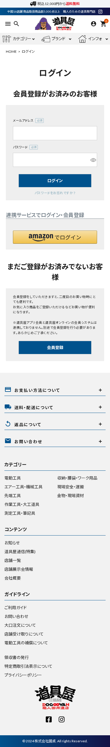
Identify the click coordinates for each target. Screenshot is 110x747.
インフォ (95, 38)
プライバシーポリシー (23, 675)
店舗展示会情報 (18, 569)
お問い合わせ (16, 616)
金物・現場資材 (70, 495)
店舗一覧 (12, 560)
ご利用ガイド (15, 607)
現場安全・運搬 (70, 486)
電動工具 (12, 477)
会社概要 (12, 577)
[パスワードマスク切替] (93, 160)
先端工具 (12, 495)
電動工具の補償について (26, 642)
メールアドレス (26, 120)
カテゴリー (22, 38)
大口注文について (20, 625)
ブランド (58, 38)
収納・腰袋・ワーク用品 (77, 477)
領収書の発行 (16, 657)
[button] (55, 237)
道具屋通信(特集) (19, 551)
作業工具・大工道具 (21, 504)
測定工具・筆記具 (19, 513)
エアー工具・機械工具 (23, 486)
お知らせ (12, 542)
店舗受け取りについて (24, 633)
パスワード (23, 147)
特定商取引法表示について (28, 666)
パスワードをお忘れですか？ (55, 193)
